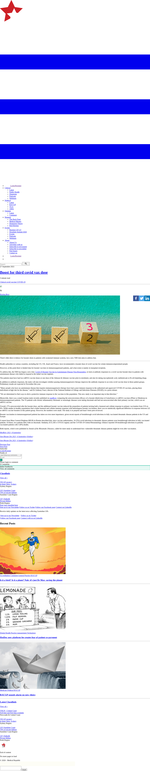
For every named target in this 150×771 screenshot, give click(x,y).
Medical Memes (15, 221)
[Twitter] (141, 298)
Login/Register (15, 186)
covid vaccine (11, 282)
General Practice (24, 576)
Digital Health (5, 633)
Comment (13, 215)
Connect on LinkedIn (64, 507)
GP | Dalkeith (5, 499)
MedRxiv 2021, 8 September (10, 433)
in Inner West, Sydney (8, 484)
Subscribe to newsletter (17, 249)
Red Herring (14, 226)
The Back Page (15, 219)
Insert (24, 770)
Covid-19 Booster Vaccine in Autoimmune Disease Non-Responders (60, 372)
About (7, 240)
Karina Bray (4, 294)
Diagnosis (13, 194)
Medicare (3, 690)
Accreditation (5, 576)
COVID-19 (21, 282)
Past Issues (13, 251)
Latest (11, 190)
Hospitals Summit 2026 (18, 232)
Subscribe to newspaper (18, 247)
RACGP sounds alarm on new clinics (17, 695)
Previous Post (5, 444)
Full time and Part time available (12, 713)
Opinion (8, 211)
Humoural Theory (16, 224)
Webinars (12, 198)
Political (8, 200)
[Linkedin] (147, 298)
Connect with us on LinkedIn (31, 518)
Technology (31, 633)
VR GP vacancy (6, 482)
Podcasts (12, 196)
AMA (11, 209)
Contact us (13, 253)
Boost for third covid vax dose (24, 272)
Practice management (19, 633)
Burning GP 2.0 (15, 230)
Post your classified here (9, 505)
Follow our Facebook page (45, 507)
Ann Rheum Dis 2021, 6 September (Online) (16, 437)
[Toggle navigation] (3, 31)
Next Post (3, 447)
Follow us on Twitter (27, 507)
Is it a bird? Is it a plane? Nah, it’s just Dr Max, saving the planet (31, 580)
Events (7, 228)
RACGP (12, 205)
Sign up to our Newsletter (9, 507)
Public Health (14, 192)
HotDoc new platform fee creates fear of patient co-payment (28, 637)
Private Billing (5, 501)
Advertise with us (15, 245)
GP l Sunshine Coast (7, 490)
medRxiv (53, 398)
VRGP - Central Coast (8, 711)
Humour (8, 217)
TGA (11, 207)
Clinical (7, 188)
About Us (13, 242)
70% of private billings (8, 493)
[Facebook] (136, 298)
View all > (4, 478)
